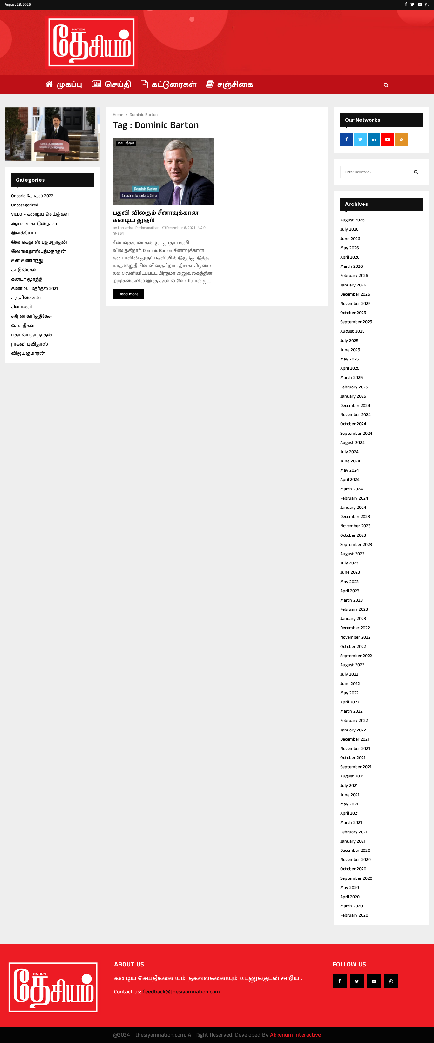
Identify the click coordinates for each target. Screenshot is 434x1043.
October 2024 (353, 424)
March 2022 (351, 711)
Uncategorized (24, 205)
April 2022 (349, 702)
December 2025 (355, 294)
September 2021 (355, 767)
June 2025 (350, 350)
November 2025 (355, 303)
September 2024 (356, 433)
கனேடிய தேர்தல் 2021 (34, 289)
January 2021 (352, 841)
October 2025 (353, 313)
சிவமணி (21, 307)
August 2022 (352, 665)
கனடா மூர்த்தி (27, 279)
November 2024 (355, 415)
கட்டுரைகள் (172, 84)
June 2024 (350, 461)
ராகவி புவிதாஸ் (29, 344)
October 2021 (352, 758)
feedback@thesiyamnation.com (181, 992)
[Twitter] (357, 981)
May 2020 (349, 888)
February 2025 (354, 387)
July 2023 (349, 563)
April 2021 (349, 813)
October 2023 (353, 535)
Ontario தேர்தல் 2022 (32, 196)
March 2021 (351, 822)
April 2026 (350, 257)
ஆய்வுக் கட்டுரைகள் (34, 224)
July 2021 (349, 786)
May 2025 (349, 359)
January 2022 (353, 730)
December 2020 (355, 850)
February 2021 (353, 832)
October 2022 (353, 646)
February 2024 (354, 498)
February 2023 (354, 609)
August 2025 (352, 331)
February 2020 (354, 915)
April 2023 (349, 591)
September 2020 (356, 878)
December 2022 (355, 628)
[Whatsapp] (391, 981)
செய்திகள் (126, 143)
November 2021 (355, 748)
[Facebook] (340, 981)
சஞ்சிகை (234, 84)
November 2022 (355, 637)
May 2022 (349, 693)
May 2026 (349, 248)
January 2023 (353, 619)
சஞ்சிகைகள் (26, 298)
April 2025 (349, 368)
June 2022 (350, 684)
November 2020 (355, 860)
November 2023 (355, 526)
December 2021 (354, 739)
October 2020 (353, 869)
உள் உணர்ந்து (27, 261)
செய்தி (117, 84)
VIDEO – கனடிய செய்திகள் (40, 214)
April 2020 (350, 897)
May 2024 (349, 470)
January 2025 (353, 396)
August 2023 (352, 554)
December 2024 (355, 405)
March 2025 (351, 377)
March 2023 (351, 600)
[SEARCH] (416, 172)
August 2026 (352, 220)
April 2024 (349, 479)
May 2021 (349, 804)
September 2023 (356, 545)
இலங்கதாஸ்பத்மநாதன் (38, 251)
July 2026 (349, 229)
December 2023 (355, 517)
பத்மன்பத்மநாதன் (31, 335)
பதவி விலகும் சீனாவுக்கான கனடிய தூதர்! (156, 217)
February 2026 (354, 276)
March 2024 (351, 489)
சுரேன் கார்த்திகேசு (31, 316)
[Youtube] (374, 981)
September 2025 (356, 322)
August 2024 (352, 443)
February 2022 (354, 720)
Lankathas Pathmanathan (138, 228)
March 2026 (351, 266)
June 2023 (350, 572)
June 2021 (349, 795)
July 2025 (349, 341)
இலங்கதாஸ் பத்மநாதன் (39, 242)
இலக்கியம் (23, 233)
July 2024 (349, 452)
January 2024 (353, 507)
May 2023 (349, 582)
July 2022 (349, 674)
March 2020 (351, 906)
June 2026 (350, 239)
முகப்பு (68, 84)
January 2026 (353, 285)
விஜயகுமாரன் (28, 353)
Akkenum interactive (295, 1035)
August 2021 (352, 776)
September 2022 (356, 656)
